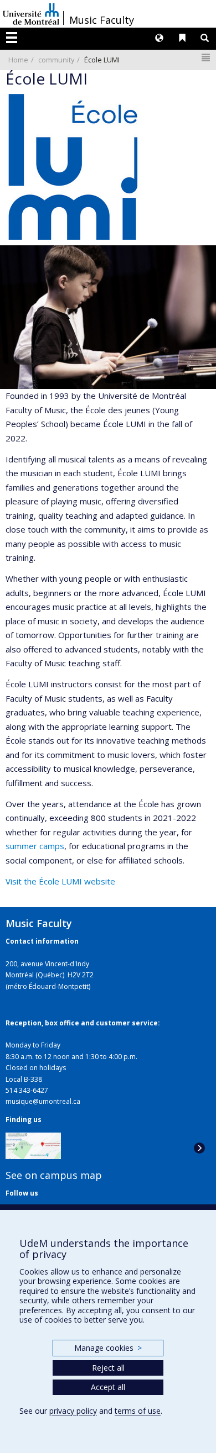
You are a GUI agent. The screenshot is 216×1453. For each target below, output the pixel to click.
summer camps (35, 845)
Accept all (108, 1387)
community (56, 60)
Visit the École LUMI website (60, 881)
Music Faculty (101, 20)
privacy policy (73, 1410)
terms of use (138, 1410)
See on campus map (54, 1175)
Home (18, 60)
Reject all (108, 1367)
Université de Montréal (31, 14)
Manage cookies (107, 1348)
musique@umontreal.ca (43, 1101)
